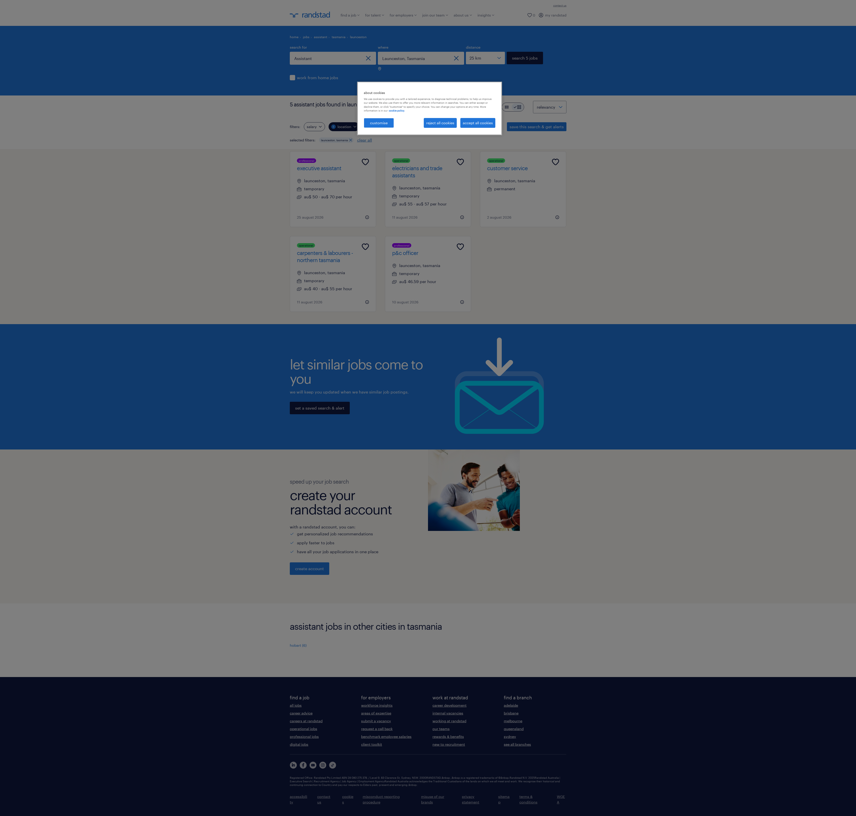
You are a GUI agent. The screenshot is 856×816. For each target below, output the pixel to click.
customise (379, 123)
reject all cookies (440, 123)
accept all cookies (478, 123)
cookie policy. (397, 110)
